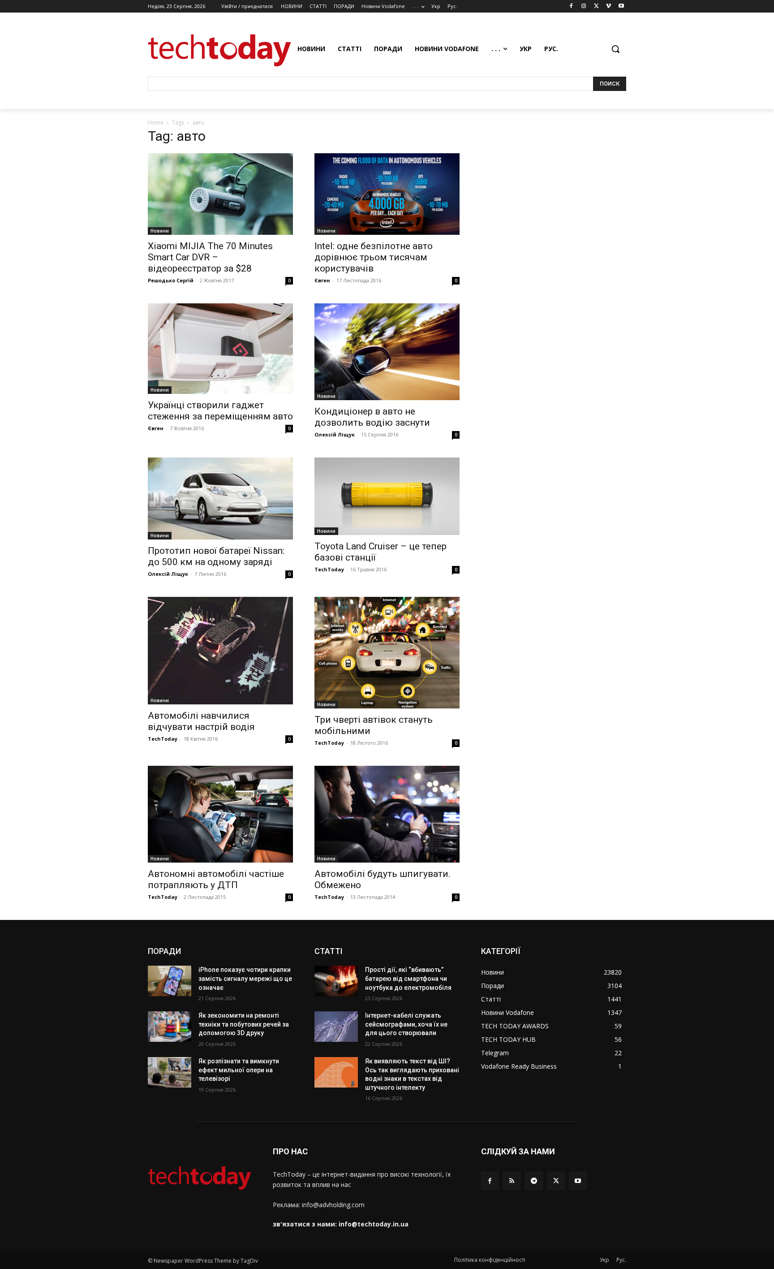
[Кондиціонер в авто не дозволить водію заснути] (387, 351)
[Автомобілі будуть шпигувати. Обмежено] (387, 814)
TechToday (329, 569)
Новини (159, 231)
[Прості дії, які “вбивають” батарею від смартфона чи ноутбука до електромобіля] (336, 981)
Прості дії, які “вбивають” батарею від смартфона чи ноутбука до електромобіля (408, 978)
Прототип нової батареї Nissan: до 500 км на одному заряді (216, 556)
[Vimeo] (608, 6)
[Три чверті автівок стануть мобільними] (387, 653)
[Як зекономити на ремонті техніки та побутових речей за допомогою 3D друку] (169, 1026)
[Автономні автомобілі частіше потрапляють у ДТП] (220, 814)
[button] (615, 49)
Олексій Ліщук (334, 434)
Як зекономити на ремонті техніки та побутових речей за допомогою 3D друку (243, 1024)
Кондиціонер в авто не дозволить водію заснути (372, 417)
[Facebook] (571, 6)
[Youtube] (621, 6)
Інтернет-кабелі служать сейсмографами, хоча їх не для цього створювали (406, 1024)
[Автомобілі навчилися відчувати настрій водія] (220, 650)
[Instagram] (584, 6)
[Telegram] (533, 1180)
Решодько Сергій (171, 280)
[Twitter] (596, 6)
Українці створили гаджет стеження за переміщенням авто (220, 411)
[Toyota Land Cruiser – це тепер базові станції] (387, 496)
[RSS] (511, 1180)
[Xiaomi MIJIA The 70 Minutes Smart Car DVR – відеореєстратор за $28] (220, 194)
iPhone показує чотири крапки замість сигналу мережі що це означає (245, 978)
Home (155, 122)
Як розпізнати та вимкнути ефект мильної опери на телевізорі (238, 1070)
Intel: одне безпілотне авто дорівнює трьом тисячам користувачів (373, 257)
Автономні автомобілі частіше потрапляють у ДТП (216, 879)
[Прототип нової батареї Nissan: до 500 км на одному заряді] (220, 498)
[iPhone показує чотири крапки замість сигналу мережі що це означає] (169, 981)
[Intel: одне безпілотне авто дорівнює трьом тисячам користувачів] (387, 194)
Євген (322, 280)
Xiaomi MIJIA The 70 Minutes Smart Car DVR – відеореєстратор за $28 (210, 257)
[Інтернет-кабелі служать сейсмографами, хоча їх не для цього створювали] (336, 1026)
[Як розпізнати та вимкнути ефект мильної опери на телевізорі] (169, 1072)
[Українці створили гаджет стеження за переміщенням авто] (220, 348)
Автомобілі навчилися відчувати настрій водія (201, 721)
